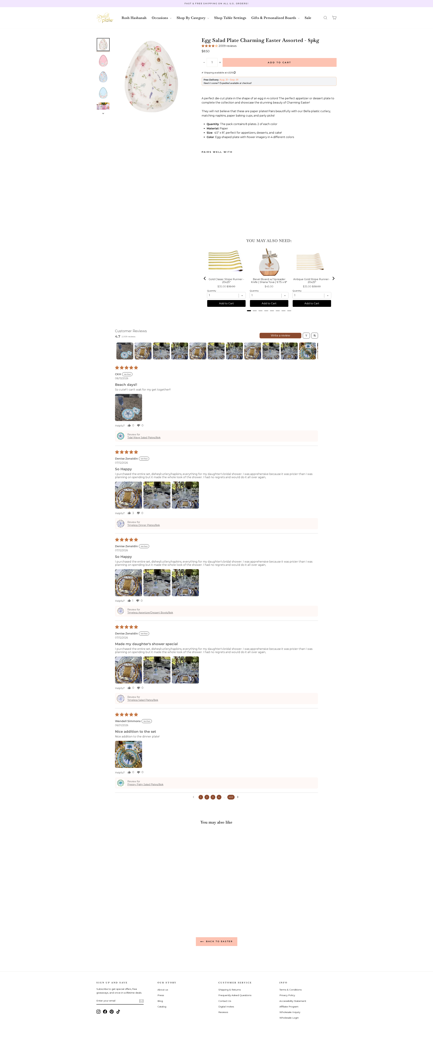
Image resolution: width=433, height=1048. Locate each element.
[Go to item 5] (197, 351)
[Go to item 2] (143, 351)
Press (160, 995)
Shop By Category (192, 18)
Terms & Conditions (290, 989)
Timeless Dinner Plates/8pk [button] (143, 525)
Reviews (223, 1012)
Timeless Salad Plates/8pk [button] (142, 700)
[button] (325, 17)
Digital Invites (226, 1006)
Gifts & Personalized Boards (274, 18)
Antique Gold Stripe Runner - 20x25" (311, 280)
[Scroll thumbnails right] (314, 351)
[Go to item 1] (124, 351)
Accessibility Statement (292, 1001)
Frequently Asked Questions (234, 995)
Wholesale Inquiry (289, 1012)
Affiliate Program (288, 1006)
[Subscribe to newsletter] (141, 1001)
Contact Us (224, 1001)
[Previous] (205, 278)
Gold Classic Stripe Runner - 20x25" (226, 280)
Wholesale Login (289, 1017)
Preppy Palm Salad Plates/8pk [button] (145, 784)
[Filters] (306, 335)
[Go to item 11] (307, 351)
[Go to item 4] (179, 351)
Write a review (280, 335)
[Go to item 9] (271, 351)
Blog (160, 1001)
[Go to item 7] (234, 351)
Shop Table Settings (230, 18)
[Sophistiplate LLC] (104, 18)
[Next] (333, 278)
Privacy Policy (287, 995)
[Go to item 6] (216, 351)
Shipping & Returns (229, 989)
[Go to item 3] (161, 351)
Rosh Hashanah (134, 18)
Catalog (161, 1006)
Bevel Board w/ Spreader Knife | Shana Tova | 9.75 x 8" (269, 280)
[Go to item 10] (289, 351)
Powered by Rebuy (269, 315)
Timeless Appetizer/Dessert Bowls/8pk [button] (150, 612)
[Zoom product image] (151, 77)
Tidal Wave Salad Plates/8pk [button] (144, 437)
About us (162, 989)
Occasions (160, 18)
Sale (308, 18)
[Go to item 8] (252, 351)
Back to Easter (219, 941)
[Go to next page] (238, 797)
